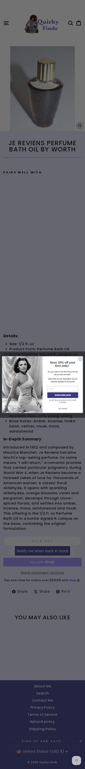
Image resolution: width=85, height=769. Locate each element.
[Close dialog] (80, 359)
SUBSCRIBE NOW (63, 395)
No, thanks (63, 408)
